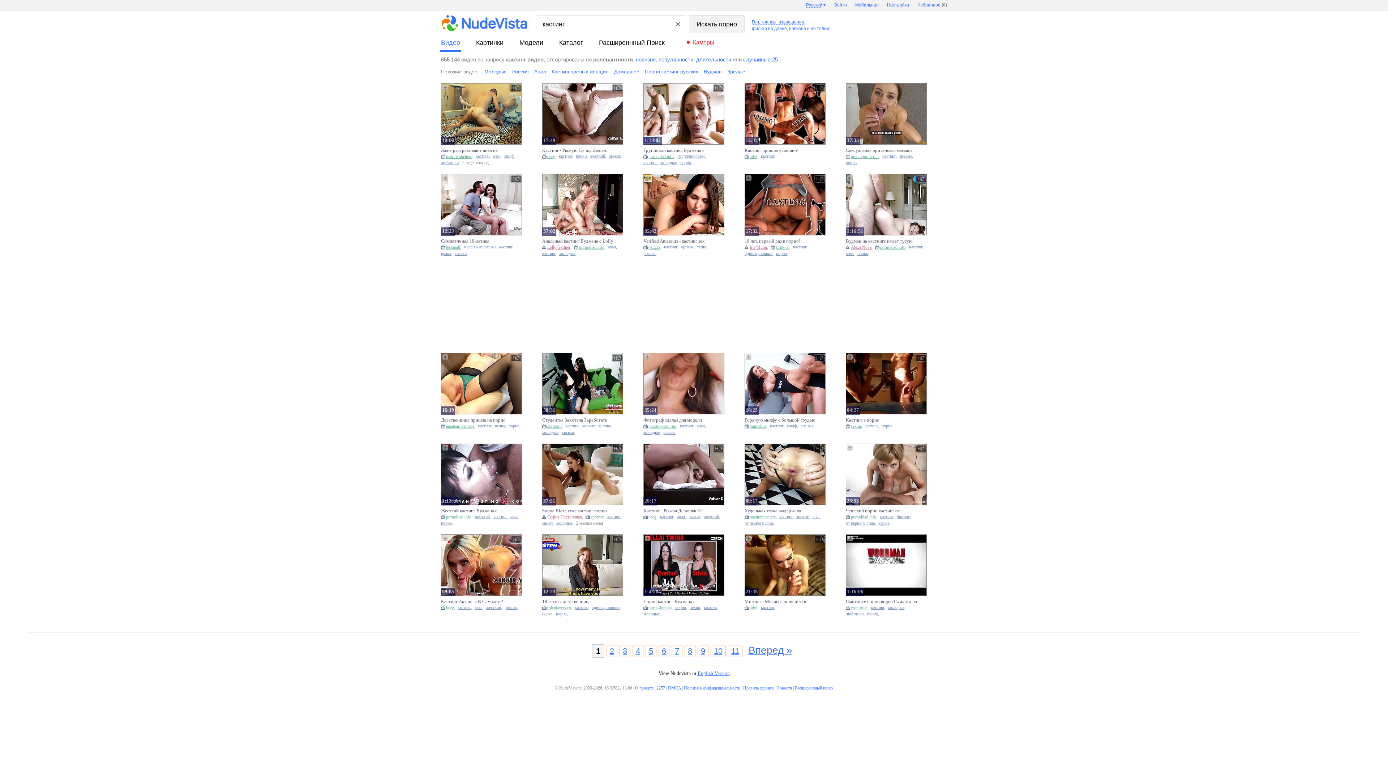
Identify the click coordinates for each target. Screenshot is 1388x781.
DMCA (674, 688)
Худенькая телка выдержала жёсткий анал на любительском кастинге (776, 511)
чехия (695, 607)
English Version (714, 673)
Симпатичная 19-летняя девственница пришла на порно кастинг (473, 241)
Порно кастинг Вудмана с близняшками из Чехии (669, 602)
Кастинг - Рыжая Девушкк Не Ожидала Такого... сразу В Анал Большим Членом (675, 511)
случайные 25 (760, 59)
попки (581, 156)
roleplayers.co (559, 607)
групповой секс (691, 156)
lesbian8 (453, 247)
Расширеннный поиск (632, 42)
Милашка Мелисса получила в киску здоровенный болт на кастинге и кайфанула (775, 602)
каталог (571, 42)
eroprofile (859, 607)
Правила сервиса (758, 688)
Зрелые (736, 71)
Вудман (713, 71)
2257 (660, 688)
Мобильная (867, 5)
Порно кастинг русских (671, 71)
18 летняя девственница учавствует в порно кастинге (571, 602)
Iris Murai (758, 247)
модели (531, 42)
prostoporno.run (865, 156)
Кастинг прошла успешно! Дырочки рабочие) (771, 150)
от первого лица (759, 523)
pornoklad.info (661, 156)
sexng (856, 426)
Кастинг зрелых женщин (580, 71)
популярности (676, 59)
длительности (713, 59)
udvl (753, 156)
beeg (551, 156)
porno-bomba (660, 607)
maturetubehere (459, 156)
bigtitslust (758, 426)
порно (685, 163)
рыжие (615, 156)
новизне (646, 59)
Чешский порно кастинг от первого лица (873, 511)
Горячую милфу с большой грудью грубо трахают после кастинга (780, 420)
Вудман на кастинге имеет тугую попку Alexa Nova (879, 241)
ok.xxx (654, 247)
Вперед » (770, 650)
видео (450, 42)
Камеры (703, 42)
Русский (814, 5)
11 (735, 651)
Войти (840, 5)
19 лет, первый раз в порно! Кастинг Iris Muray (772, 241)
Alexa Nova (861, 247)
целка (446, 253)
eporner (597, 517)
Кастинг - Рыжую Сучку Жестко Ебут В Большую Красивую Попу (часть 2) (576, 150)
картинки (490, 42)
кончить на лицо (596, 426)
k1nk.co (782, 247)
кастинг (482, 156)
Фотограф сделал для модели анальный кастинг (672, 420)
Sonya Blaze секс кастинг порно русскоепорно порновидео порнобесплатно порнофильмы (574, 511)
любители (450, 163)
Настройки (898, 5)
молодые (668, 163)
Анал (540, 71)
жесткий (597, 156)
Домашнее (626, 71)
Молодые (495, 71)
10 (718, 651)
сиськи (461, 253)
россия (649, 253)
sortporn (554, 426)
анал (497, 156)
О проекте (644, 688)
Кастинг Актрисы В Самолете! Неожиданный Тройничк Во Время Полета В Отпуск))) (472, 602)
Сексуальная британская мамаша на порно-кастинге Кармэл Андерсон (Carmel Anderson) (879, 150)
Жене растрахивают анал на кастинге (469, 150)
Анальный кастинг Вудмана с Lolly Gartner (577, 241)
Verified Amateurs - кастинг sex (674, 241)
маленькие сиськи (480, 247)
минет (547, 523)
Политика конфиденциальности (712, 688)
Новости (784, 688)
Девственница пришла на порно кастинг (473, 420)
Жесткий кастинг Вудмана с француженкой (469, 511)
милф (509, 156)
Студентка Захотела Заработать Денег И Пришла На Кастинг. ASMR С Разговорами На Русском (576, 420)
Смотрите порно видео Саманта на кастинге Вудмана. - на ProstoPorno (881, 602)
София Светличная (564, 517)
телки (702, 247)
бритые (903, 517)
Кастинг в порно (862, 420)
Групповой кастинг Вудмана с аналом (673, 150)
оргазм (687, 247)
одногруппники (758, 253)
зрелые (905, 156)
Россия (520, 71)
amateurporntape (460, 426)
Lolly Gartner (558, 247)
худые (883, 523)
